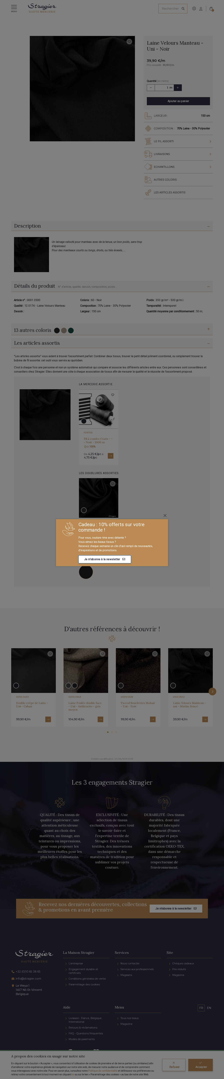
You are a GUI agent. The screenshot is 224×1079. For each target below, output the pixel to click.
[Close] (165, 515)
